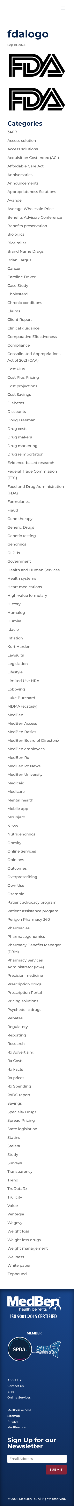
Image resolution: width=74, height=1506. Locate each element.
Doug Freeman (21, 420)
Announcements (22, 183)
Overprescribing (22, 877)
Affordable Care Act (25, 166)
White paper (19, 1265)
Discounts (16, 411)
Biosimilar (16, 243)
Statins (13, 1137)
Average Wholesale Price (30, 209)
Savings (14, 1103)
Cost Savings (19, 394)
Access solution (21, 140)
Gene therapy (19, 518)
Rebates (15, 1018)
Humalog (16, 612)
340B (12, 132)
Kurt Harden (18, 646)
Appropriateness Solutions (31, 191)
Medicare (16, 791)
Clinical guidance (23, 328)
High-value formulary (27, 595)
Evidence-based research (30, 462)
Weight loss (18, 1231)
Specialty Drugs (21, 1112)
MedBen (15, 715)
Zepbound (17, 1274)
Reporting (16, 1035)
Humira (14, 621)
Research (16, 1043)
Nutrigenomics (21, 834)
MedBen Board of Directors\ (33, 740)
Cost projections (22, 386)
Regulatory (17, 1027)
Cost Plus (16, 369)
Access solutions (22, 149)
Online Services (21, 851)
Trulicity (14, 1197)
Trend (12, 1180)
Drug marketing (22, 446)
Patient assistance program (32, 911)
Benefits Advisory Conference (34, 217)
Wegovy (14, 1223)
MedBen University (25, 774)
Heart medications (24, 587)
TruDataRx (17, 1188)
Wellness (15, 1257)
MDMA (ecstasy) (22, 706)
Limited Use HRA (23, 681)
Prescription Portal (24, 992)
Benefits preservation (27, 226)
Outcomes (17, 868)
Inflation (15, 638)
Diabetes (15, 403)
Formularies (18, 501)
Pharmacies (18, 928)
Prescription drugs (24, 984)
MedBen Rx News (23, 766)
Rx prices (15, 1078)
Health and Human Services (33, 570)
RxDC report (18, 1095)
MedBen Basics (21, 732)
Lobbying (16, 689)
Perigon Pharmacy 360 (28, 919)
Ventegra (15, 1214)
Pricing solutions (22, 1001)
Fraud (12, 510)
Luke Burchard (21, 698)
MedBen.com (17, 1427)
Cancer (14, 268)
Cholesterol (17, 294)
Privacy (12, 1421)
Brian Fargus (19, 260)
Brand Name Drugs (25, 251)
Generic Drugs (20, 527)
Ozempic (15, 894)
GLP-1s (13, 553)
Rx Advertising (20, 1052)
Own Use (15, 885)
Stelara (13, 1146)
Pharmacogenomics (26, 936)
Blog (10, 1392)
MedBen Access (22, 723)
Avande (14, 200)
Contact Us (15, 1386)
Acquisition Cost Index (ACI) (33, 157)
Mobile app (17, 808)
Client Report (19, 319)
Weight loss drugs (24, 1240)
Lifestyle (15, 672)
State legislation (22, 1129)
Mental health (20, 800)
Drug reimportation (25, 454)
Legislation (17, 663)
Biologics (15, 234)
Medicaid (15, 783)
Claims (13, 311)
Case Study (17, 285)
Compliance (18, 345)
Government (19, 561)
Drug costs (17, 428)
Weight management (27, 1248)
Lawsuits (15, 655)
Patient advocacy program (32, 902)
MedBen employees (26, 749)
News (12, 826)
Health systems (21, 578)
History (14, 604)
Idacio (13, 629)
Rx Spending (19, 1086)
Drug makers (19, 437)
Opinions (15, 860)
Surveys (14, 1163)
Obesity (14, 843)
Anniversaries (19, 175)
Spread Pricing (21, 1120)
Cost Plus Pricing (23, 377)
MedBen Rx (18, 757)
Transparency (19, 1171)
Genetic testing (21, 536)
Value (12, 1205)
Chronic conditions (24, 302)
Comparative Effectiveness (32, 336)
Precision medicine (25, 975)
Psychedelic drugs (24, 1009)
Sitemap (13, 1416)
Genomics (16, 544)
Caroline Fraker (21, 277)
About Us (14, 1380)
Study (12, 1154)
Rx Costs (15, 1061)
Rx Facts (15, 1069)
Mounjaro (16, 817)
